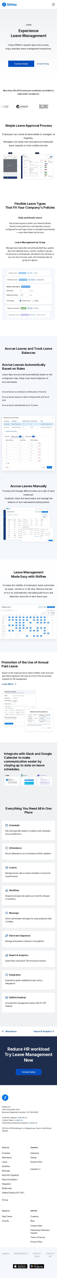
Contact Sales (21, 63)
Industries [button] (34, 1169)
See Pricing (44, 64)
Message (6, 1171)
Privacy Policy (36, 1242)
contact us (18, 1120)
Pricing (5, 1200)
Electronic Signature (10, 1175)
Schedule (6, 1153)
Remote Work (36, 1162)
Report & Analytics (43, 1031)
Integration (6, 1184)
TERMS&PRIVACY (20, 1253)
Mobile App (7, 1188)
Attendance (11, 1031)
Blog (32, 1221)
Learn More (7, 684)
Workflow (6, 1166)
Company (34, 1216)
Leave (4, 1162)
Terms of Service (37, 1237)
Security (5, 1221)
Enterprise (34, 1153)
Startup (33, 1157)
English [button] (5, 1253)
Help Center (7, 1216)
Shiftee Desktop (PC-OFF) (13, 1193)
